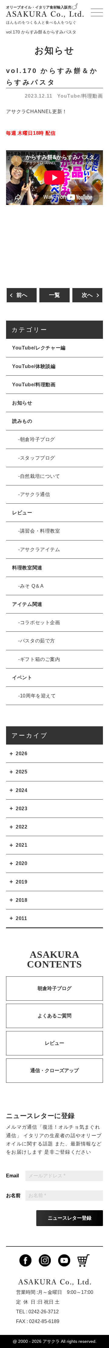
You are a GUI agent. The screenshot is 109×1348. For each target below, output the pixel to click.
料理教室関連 (27, 567)
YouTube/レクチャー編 (39, 347)
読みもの (22, 421)
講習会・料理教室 (40, 530)
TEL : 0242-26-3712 (37, 1311)
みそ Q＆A (32, 586)
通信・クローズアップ (54, 1070)
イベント (22, 677)
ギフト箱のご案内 (40, 659)
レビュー (22, 512)
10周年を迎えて (38, 695)
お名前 (13, 1195)
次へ (87, 295)
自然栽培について (40, 476)
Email (12, 1175)
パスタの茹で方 (37, 640)
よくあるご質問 (54, 1015)
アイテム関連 (27, 604)
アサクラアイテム (40, 549)
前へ (21, 295)
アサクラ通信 (35, 494)
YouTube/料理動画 (80, 96)
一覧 (54, 295)
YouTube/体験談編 (34, 366)
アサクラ (51, 1341)
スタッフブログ (37, 457)
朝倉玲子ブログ (37, 439)
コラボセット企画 (40, 622)
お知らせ (22, 402)
